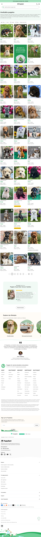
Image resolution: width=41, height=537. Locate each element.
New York (26, 389)
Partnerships (3, 486)
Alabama (34, 372)
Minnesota (19, 382)
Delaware (26, 374)
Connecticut (27, 372)
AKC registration (3, 479)
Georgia (34, 378)
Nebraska (19, 387)
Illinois (18, 372)
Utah (2, 385)
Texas (10, 378)
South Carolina (35, 389)
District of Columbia (28, 376)
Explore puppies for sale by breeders (7, 464)
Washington (3, 387)
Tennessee (35, 391)
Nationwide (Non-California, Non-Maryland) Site (9, 522)
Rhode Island (27, 393)
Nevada (2, 380)
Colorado (2, 374)
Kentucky (34, 380)
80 (28, 274)
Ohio (18, 391)
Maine (26, 378)
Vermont (26, 395)
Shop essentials (3, 471)
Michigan (18, 380)
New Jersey (27, 387)
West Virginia (35, 395)
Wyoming (3, 389)
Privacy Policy (3, 513)
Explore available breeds (5, 466)
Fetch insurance (3, 484)
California (2, 372)
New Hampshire (27, 385)
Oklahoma (10, 376)
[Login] (39, 4)
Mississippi (35, 385)
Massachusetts (27, 382)
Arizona (10, 372)
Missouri (18, 385)
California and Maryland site (5, 520)
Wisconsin (19, 395)
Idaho (2, 376)
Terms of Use (3, 511)
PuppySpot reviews (4, 488)
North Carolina (35, 387)
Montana (2, 378)
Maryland (26, 380)
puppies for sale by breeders (21, 366)
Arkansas (34, 374)
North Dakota (19, 389)
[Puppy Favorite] (12, 25)
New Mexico (11, 374)
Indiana (18, 374)
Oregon (2, 382)
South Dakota (19, 393)
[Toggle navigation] (2, 4)
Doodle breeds (10, 336)
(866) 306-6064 (6, 448)
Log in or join (3, 477)
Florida (34, 376)
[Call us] (37, 4)
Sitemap (2, 515)
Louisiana (34, 382)
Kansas (18, 378)
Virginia (34, 393)
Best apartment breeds (27, 336)
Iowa (18, 376)
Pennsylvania (27, 391)
